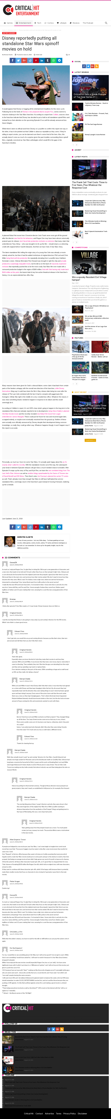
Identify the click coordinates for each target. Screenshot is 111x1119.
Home (4, 30)
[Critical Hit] (21, 3)
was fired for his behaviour (23, 238)
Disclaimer (82, 1113)
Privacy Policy (69, 1113)
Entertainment (12, 30)
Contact (39, 1113)
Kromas (13, 599)
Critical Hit (28, 1113)
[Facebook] (84, 66)
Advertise (49, 1113)
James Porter (78, 414)
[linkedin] (42, 60)
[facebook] (13, 60)
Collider (55, 114)
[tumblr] (48, 60)
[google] (24, 60)
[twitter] (18, 60)
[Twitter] (88, 66)
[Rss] (97, 66)
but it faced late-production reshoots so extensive (37, 241)
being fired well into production (17, 258)
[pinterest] (36, 60)
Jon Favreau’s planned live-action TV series (52, 476)
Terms (58, 1113)
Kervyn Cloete (8, 54)
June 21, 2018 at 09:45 (16, 565)
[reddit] (30, 60)
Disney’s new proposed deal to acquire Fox (38, 112)
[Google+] (92, 66)
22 (69, 54)
